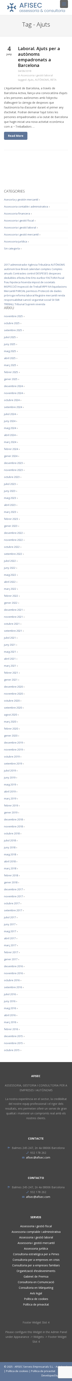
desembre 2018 (13, 819)
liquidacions (59, 286)
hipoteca (15, 282)
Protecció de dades (50, 291)
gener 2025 (10, 379)
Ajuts (31, 79)
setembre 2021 (13, 630)
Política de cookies (36, 1299)
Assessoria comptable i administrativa (36, 1232)
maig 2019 (10, 784)
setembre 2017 (13, 910)
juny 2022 (9, 568)
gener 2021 (10, 679)
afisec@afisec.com (38, 1157)
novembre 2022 (13, 540)
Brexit (24, 269)
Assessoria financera (17, 213)
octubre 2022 (12, 547)
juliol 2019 (10, 770)
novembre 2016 (13, 973)
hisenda (26, 282)
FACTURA (51, 278)
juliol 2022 (10, 561)
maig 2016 (10, 1008)
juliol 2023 (10, 484)
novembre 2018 (13, 826)
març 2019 (10, 798)
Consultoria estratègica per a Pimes (36, 1254)
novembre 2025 (13, 316)
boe (18, 269)
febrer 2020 (11, 728)
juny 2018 (9, 847)
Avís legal (36, 1293)
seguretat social (41, 300)
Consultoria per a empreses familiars (36, 1265)
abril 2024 (10, 435)
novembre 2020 (13, 693)
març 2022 (10, 589)
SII (53, 300)
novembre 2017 (13, 896)
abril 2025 (10, 358)
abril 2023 (10, 505)
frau (6, 282)
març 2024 (10, 442)
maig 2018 (10, 854)
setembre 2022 (13, 554)
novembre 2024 (13, 393)
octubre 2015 (12, 1050)
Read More (15, 136)
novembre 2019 (13, 749)
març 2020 (10, 721)
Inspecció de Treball (29, 286)
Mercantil (9, 291)
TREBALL (9, 304)
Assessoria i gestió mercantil (21, 234)
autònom (9, 269)
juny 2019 (9, 777)
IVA (50, 286)
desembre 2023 (13, 463)
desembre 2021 (13, 610)
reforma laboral (25, 295)
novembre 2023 (13, 470)
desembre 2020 (13, 686)
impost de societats (43, 282)
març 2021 (10, 665)
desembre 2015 (13, 1036)
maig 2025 (10, 351)
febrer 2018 (11, 875)
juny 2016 (9, 1001)
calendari (34, 269)
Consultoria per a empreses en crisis (36, 1260)
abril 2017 (10, 938)
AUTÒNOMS (42, 79)
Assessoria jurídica (15, 241)
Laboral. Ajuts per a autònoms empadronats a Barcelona (39, 56)
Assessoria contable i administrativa (26, 206)
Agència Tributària (39, 264)
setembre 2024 (13, 407)
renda (61, 295)
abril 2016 (10, 1015)
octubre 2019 (12, 756)
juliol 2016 (10, 994)
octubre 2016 (12, 980)
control (31, 273)
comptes (46, 269)
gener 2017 (10, 959)
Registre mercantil (46, 295)
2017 (7, 264)
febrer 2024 (11, 449)
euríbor (41, 278)
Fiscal (61, 278)
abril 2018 (10, 861)
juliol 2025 (10, 337)
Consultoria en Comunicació (36, 1282)
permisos (32, 291)
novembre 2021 (13, 617)
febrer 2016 (11, 1029)
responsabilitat (13, 300)
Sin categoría (12, 248)
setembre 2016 (13, 987)
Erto (33, 278)
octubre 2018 (12, 833)
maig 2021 (10, 651)
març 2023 (10, 512)
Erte (28, 278)
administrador (18, 264)
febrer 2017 (11, 952)
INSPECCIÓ (10, 286)
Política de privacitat (36, 1304)
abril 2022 (10, 582)
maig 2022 (10, 575)
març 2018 (10, 868)
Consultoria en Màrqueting (36, 1288)
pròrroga (9, 295)
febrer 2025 (11, 372)
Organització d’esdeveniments (36, 1271)
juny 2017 (9, 924)
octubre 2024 (12, 400)
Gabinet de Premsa (36, 1276)
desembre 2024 (13, 386)
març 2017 (10, 945)
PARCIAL (21, 291)
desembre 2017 (13, 889)
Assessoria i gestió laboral (37, 75)
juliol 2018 (10, 840)
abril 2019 (10, 791)
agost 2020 (10, 714)
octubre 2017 (12, 903)
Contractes (19, 273)
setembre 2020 (13, 707)
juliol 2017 (10, 917)
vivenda (40, 304)
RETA (53, 79)
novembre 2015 (13, 1043)
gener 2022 (10, 603)
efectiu (21, 278)
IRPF (44, 286)
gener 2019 (10, 812)
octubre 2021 (12, 623)
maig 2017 (10, 931)
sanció (27, 300)
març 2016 (10, 1022)
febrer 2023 (11, 519)
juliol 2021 (10, 637)
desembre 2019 (13, 742)
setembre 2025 (13, 330)
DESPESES (42, 273)
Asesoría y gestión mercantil (21, 199)
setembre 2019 (13, 763)
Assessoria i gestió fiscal (19, 220)
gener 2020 (10, 735)
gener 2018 (10, 882)
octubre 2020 (12, 700)
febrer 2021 (11, 672)
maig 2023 (10, 498)
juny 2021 (9, 644)
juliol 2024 (10, 414)
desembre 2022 (13, 533)
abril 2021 (10, 658)
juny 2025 (9, 344)
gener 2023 (10, 526)
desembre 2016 (13, 966)
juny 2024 (9, 421)
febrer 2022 (11, 596)
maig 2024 (10, 428)
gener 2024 (10, 456)
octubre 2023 (12, 477)
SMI (57, 300)
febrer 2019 (11, 805)
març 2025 (10, 365)
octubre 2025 (12, 323)
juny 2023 (9, 491)
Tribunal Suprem (25, 304)
